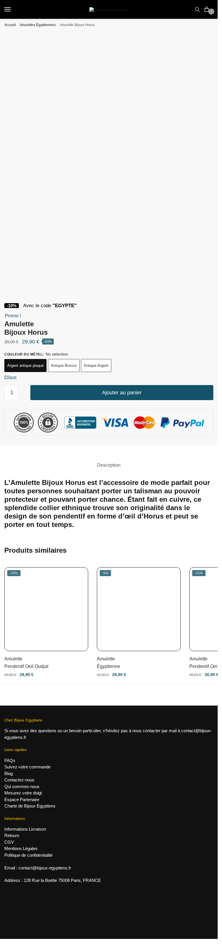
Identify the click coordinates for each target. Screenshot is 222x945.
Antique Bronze (64, 365)
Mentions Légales (21, 848)
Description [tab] (109, 465)
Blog (8, 773)
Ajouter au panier (122, 392)
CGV (9, 842)
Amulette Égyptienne (108, 662)
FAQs (9, 760)
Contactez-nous (19, 779)
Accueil (10, 25)
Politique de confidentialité (28, 855)
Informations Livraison (25, 829)
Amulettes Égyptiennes (38, 25)
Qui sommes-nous (22, 786)
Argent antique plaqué (25, 365)
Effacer (10, 377)
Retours (11, 835)
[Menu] (13, 9)
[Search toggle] (197, 9)
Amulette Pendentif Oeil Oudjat (26, 662)
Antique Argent (96, 365)
